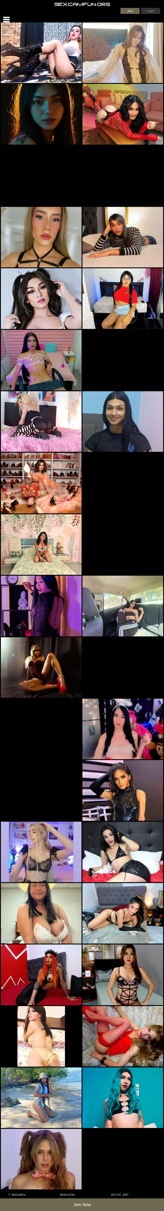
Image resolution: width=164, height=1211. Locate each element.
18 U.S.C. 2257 (120, 1194)
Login (150, 11)
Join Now (82, 1204)
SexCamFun (18, 1194)
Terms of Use (67, 1194)
